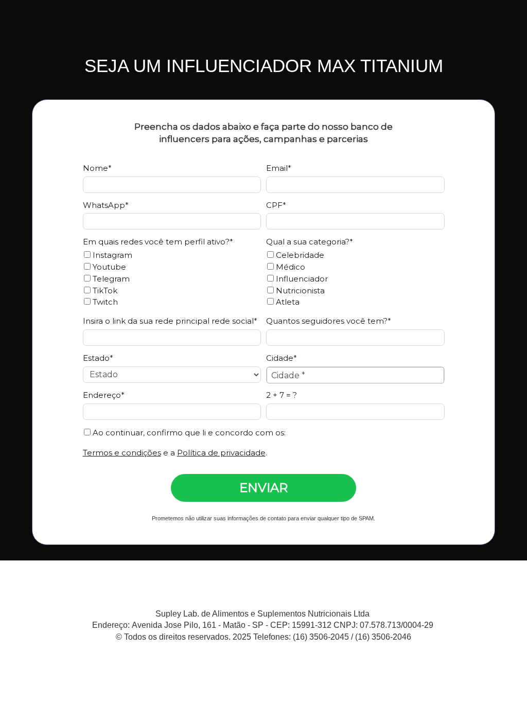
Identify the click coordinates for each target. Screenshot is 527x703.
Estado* (98, 358)
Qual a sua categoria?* (309, 242)
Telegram (110, 279)
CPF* (276, 205)
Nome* (97, 168)
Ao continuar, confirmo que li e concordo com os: (188, 432)
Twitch (104, 302)
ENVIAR (263, 487)
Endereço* (104, 395)
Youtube (108, 267)
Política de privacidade (221, 453)
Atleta (287, 302)
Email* (278, 168)
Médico (289, 267)
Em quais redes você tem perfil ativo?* (158, 242)
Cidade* (281, 358)
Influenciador (301, 279)
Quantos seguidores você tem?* (328, 321)
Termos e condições (122, 453)
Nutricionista (299, 290)
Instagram (111, 255)
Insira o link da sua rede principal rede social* (170, 321)
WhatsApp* (106, 205)
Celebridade (299, 255)
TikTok (104, 290)
